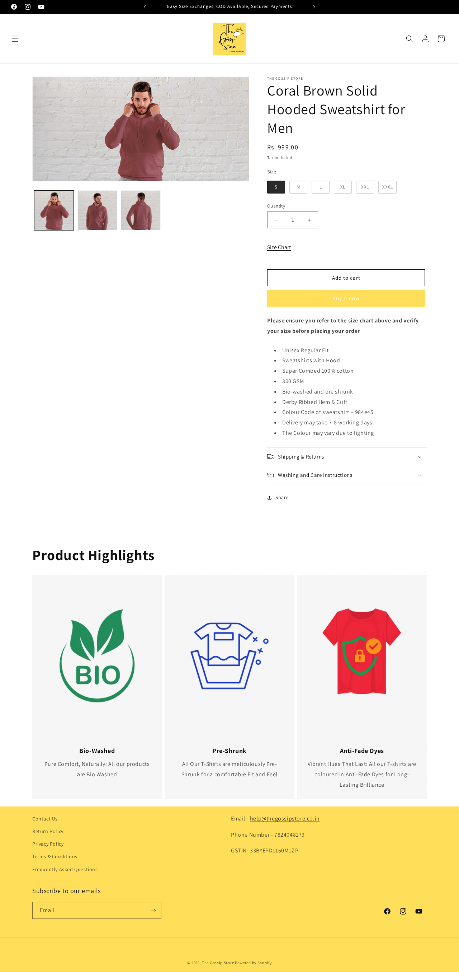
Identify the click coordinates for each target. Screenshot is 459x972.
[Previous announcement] (145, 7)
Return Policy (47, 831)
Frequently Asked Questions (65, 869)
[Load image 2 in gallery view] (97, 210)
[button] (15, 39)
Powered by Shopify (253, 962)
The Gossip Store (218, 962)
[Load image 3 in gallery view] (141, 210)
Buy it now (346, 298)
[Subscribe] (153, 910)
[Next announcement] (314, 7)
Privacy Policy (47, 844)
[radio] (276, 187)
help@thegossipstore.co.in (285, 818)
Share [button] (282, 497)
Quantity (276, 206)
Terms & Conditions (54, 857)
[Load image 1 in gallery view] (54, 210)
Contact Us (45, 818)
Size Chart (279, 247)
